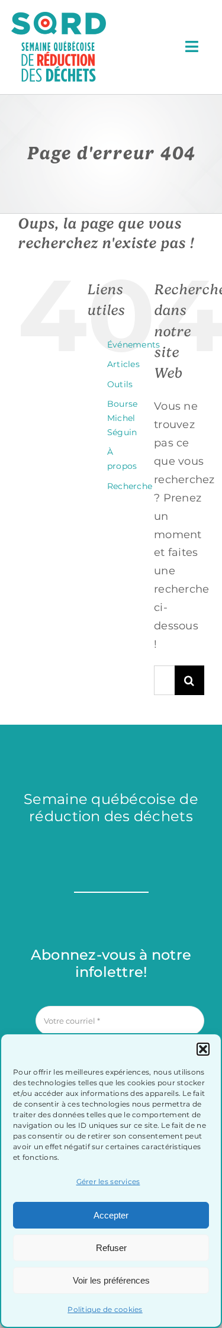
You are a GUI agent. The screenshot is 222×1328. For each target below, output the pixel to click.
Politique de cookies (104, 1309)
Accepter (111, 1215)
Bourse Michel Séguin (122, 418)
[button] (203, 1049)
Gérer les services (108, 1181)
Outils (120, 384)
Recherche (129, 486)
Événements (133, 344)
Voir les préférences (111, 1280)
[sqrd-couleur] (58, 17)
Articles (123, 364)
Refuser (111, 1248)
